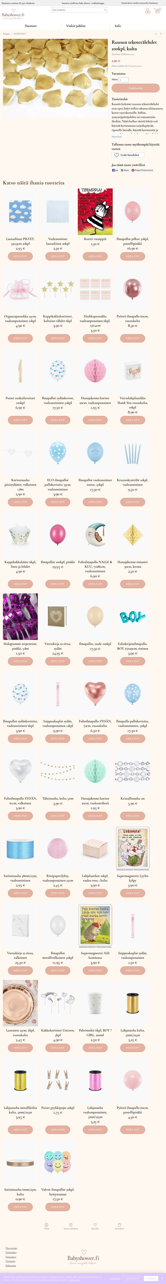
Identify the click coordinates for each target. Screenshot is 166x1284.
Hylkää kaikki (132, 1278)
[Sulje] (162, 1278)
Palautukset (11, 1257)
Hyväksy (151, 1278)
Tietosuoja (10, 1261)
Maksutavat (11, 1265)
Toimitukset (11, 1252)
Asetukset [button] (115, 1278)
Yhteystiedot (11, 1248)
